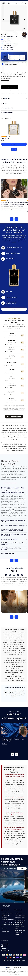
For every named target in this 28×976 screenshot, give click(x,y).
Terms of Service (7, 960)
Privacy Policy (16, 960)
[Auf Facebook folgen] (6, 574)
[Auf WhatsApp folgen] (22, 574)
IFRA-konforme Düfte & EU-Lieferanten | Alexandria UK (21, 932)
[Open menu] (25, 3)
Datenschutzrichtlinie (20, 920)
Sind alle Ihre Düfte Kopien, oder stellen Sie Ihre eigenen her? (13, 535)
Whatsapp (6, 950)
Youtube (5, 947)
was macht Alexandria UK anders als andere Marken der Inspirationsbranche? (12, 491)
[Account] (19, 3)
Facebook (5, 943)
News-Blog (4, 929)
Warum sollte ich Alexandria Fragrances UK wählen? (13, 521)
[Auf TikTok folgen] (18, 574)
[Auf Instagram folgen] (10, 574)
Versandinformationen (20, 915)
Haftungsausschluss (20, 917)
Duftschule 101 (5, 931)
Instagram (6, 945)
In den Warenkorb (9, 87)
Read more (4, 743)
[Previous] (11, 219)
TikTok (5, 948)
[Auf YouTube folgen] (14, 574)
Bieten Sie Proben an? (7, 553)
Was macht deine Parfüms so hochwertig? (13, 525)
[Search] (16, 3)
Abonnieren (22, 868)
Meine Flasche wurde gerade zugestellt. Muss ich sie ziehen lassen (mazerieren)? (12, 530)
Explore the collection (14, 416)
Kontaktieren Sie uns (20, 913)
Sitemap (23, 960)
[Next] (16, 219)
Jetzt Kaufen (14, 309)
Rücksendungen (6, 915)
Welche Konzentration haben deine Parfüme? (11, 549)
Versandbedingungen (7, 913)
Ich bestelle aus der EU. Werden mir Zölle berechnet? (12, 543)
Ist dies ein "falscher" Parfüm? (9, 539)
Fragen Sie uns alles (10, 483)
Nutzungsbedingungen (7, 922)
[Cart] (22, 3)
